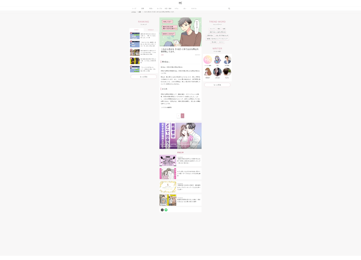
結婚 (223, 28)
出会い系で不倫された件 (221, 35)
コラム (176, 8)
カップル (159, 8)
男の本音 (213, 42)
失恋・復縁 (168, 8)
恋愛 (142, 8)
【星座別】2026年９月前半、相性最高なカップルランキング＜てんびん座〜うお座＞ (189, 187)
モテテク (221, 42)
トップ (134, 8)
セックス (212, 28)
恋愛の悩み (209, 35)
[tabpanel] (180, 136)
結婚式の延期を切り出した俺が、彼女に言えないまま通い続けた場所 (188, 200)
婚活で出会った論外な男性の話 (217, 32)
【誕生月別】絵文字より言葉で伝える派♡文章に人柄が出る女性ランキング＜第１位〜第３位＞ (188, 161)
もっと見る (143, 77)
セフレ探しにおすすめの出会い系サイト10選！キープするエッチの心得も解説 (188, 173)
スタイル (193, 8)
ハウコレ (133, 12)
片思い (151, 8)
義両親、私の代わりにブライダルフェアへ (217, 38)
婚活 (218, 28)
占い (185, 8)
